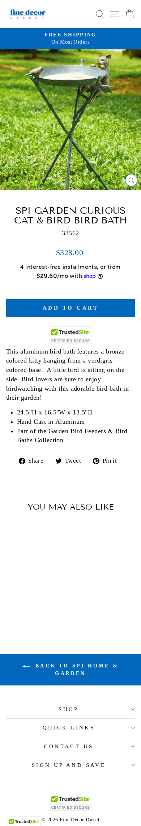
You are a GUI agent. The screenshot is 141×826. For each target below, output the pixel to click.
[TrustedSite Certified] (70, 335)
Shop (69, 709)
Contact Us (68, 746)
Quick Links (69, 727)
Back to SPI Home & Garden (76, 669)
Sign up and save (69, 765)
